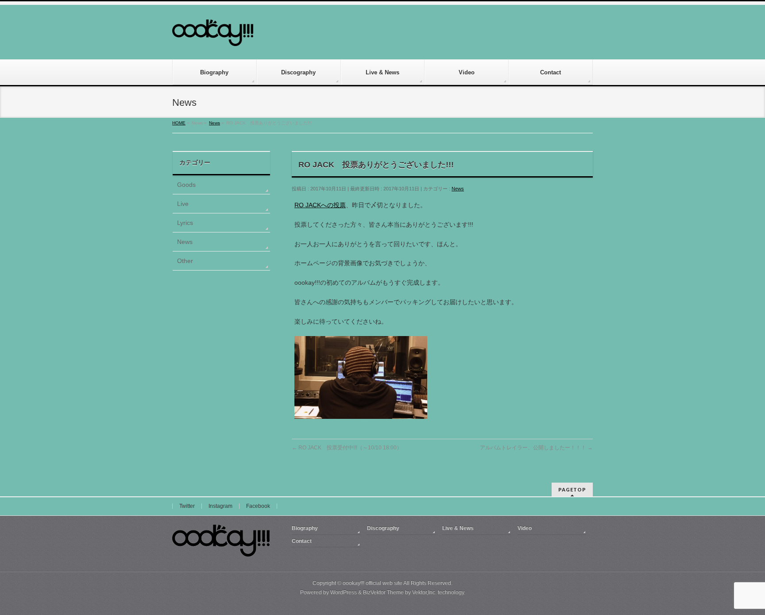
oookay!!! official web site (372, 583)
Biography (305, 528)
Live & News (458, 528)
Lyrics (185, 222)
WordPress (343, 592)
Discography (383, 528)
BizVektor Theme (383, 592)
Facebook (258, 506)
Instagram (220, 506)
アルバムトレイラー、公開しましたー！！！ (536, 448)
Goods (186, 184)
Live (183, 203)
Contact (302, 541)
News (458, 188)
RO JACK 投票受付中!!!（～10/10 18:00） (347, 448)
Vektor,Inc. (424, 592)
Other (185, 260)
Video (525, 528)
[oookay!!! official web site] (212, 36)
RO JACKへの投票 (320, 205)
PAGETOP (572, 489)
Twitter (187, 506)
